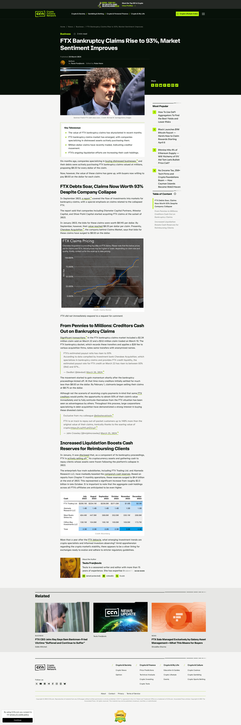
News (70, 27)
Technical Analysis (147, 675)
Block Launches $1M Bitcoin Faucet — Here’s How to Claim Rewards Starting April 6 (168, 136)
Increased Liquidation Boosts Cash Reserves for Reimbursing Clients (166, 225)
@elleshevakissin (103, 415)
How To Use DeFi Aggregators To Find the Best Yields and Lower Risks (168, 117)
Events (166, 679)
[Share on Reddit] (160, 85)
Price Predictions (147, 670)
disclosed (84, 455)
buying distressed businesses (120, 161)
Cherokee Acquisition (71, 229)
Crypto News (121, 670)
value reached (95, 226)
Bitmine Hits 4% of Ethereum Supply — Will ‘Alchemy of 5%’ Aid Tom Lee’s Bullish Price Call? (169, 156)
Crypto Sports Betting (196, 679)
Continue (17, 720)
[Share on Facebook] (164, 85)
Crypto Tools (145, 684)
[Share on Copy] (176, 85)
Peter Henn (98, 63)
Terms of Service (133, 694)
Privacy (121, 694)
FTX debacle (94, 539)
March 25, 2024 (109, 433)
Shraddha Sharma (159, 647)
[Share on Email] (172, 85)
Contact (112, 694)
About (103, 694)
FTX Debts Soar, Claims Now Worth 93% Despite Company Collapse (166, 203)
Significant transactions (72, 337)
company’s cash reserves (117, 474)
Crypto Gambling (194, 675)
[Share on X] (152, 85)
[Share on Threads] (156, 85)
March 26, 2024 (94, 372)
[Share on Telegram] (168, 85)
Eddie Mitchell (41, 647)
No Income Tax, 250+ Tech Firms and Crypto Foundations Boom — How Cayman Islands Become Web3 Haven (169, 178)
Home (62, 27)
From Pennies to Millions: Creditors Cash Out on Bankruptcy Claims (166, 214)
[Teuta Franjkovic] (70, 568)
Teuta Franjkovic (77, 63)
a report (86, 198)
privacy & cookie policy (19, 715)
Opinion (119, 675)
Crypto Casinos (194, 670)
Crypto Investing (146, 679)
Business (80, 27)
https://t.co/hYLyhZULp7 (83, 427)
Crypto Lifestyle (170, 675)
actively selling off (77, 458)
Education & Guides (172, 670)
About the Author (89, 559)
